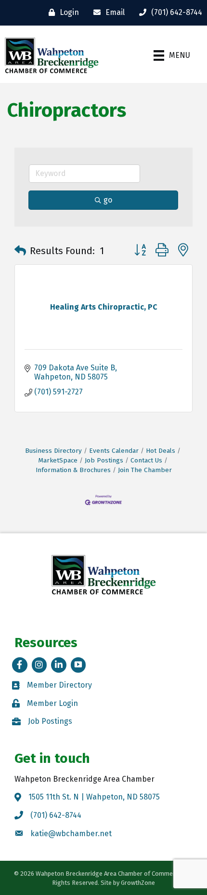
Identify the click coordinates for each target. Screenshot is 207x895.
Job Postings (104, 460)
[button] (20, 250)
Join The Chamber (145, 470)
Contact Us (146, 460)
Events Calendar (114, 451)
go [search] (108, 199)
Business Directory (53, 451)
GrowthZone (138, 882)
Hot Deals (160, 451)
